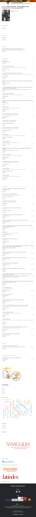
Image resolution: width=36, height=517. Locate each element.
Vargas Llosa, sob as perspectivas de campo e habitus (11, 333)
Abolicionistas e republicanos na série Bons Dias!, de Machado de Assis (13, 188)
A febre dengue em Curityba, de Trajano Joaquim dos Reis (11, 357)
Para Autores (3, 426)
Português (3, 393)
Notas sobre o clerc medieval (7, 294)
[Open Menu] (2, 1)
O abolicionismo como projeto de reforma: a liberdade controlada (13, 299)
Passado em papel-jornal (17, 320)
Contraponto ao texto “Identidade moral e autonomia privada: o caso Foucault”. (15, 220)
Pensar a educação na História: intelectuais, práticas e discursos (12, 48)
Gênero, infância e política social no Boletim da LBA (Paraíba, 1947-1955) (14, 257)
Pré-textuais (4, 37)
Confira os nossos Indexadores (18, 486)
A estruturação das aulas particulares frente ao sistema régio (16, 74)
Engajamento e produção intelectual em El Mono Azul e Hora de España (14, 252)
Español (3, 391)
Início (2, 3)
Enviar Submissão (5, 384)
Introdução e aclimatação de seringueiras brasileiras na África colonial (13, 268)
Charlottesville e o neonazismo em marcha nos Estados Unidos (12, 214)
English (3, 390)
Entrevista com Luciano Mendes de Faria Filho (9, 345)
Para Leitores (4, 425)
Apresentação (4, 60)
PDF (4, 28)
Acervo (5, 3)
